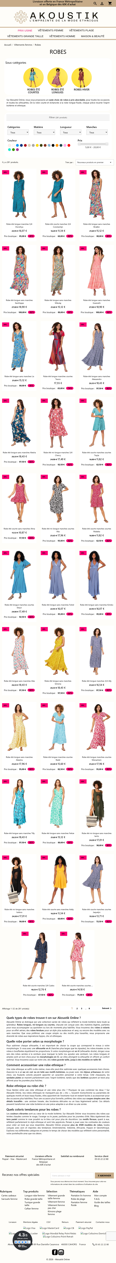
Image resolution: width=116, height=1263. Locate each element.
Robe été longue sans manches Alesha (19, 452)
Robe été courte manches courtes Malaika (96, 530)
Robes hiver (81, 89)
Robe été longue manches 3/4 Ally (96, 681)
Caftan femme (31, 1208)
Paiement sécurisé (83, 1222)
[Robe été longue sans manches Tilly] (19, 804)
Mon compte (100, 1195)
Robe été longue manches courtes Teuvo (58, 377)
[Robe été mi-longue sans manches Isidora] (19, 880)
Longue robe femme (35, 1195)
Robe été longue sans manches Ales (19, 681)
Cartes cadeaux (8, 1195)
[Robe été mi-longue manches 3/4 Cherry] (58, 423)
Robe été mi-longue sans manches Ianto (96, 834)
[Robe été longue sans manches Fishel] (58, 575)
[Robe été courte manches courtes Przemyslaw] (77, 956)
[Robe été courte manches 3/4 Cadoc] (39, 956)
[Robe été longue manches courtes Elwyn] (19, 575)
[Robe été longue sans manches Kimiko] (97, 575)
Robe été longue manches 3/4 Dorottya (19, 225)
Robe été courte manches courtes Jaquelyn (96, 911)
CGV (49, 1222)
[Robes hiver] (81, 77)
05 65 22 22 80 (102, 1244)
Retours (65, 1222)
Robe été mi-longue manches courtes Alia (58, 530)
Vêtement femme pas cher (56, 1206)
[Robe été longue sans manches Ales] (19, 651)
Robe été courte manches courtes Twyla (96, 454)
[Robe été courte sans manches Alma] (19, 499)
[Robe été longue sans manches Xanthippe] (19, 271)
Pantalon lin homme (81, 1195)
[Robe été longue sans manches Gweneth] (97, 271)
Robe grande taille (33, 1198)
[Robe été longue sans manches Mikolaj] (58, 271)
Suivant (107, 1008)
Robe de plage (78, 1198)
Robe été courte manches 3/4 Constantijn (58, 225)
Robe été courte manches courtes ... (77, 985)
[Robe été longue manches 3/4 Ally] (97, 651)
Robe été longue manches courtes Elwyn (19, 606)
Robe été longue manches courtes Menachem (96, 758)
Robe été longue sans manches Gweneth (96, 301)
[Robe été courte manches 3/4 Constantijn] (58, 194)
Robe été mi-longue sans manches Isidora (19, 911)
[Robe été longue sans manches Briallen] (97, 194)
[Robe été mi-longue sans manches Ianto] (97, 804)
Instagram (61, 1252)
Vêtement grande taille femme (56, 1197)
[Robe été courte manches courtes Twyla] (97, 423)
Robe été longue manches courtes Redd (58, 758)
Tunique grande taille (32, 1204)
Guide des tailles (102, 1202)
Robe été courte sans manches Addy (58, 909)
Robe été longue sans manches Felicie (58, 833)
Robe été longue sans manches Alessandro (96, 377)
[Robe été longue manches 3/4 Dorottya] (19, 194)
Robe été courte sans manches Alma (19, 528)
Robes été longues (57, 91)
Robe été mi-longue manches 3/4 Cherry (58, 454)
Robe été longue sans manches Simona (58, 682)
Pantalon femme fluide (79, 1204)
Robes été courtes (33, 91)
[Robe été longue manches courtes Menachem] (97, 727)
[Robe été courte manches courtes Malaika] (97, 499)
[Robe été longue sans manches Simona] (58, 651)
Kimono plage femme (54, 1213)
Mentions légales (30, 1222)
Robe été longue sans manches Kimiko (96, 604)
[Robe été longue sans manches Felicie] (58, 804)
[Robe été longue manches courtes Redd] (58, 727)
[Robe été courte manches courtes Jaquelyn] (97, 880)
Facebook (55, 1252)
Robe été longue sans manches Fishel (58, 604)
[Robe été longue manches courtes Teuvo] (58, 347)
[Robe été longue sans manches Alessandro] (97, 347)
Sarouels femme (9, 1198)
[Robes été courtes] (33, 77)
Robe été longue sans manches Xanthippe (19, 301)
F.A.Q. (97, 1198)
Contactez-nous (102, 1222)
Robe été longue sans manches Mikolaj (58, 301)
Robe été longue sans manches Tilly (19, 833)
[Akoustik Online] (55, 16)
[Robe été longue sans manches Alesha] (19, 423)
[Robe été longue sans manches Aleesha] (19, 727)
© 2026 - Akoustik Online (58, 1259)
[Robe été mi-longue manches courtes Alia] (58, 499)
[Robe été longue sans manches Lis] (19, 347)
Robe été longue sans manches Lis (19, 376)
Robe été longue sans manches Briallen (96, 225)
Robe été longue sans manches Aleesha (19, 758)
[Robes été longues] (57, 77)
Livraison (12, 1222)
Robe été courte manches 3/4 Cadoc (38, 985)
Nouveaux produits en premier (94, 162)
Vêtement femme (56, 1201)
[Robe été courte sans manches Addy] (58, 880)
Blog (96, 1205)
